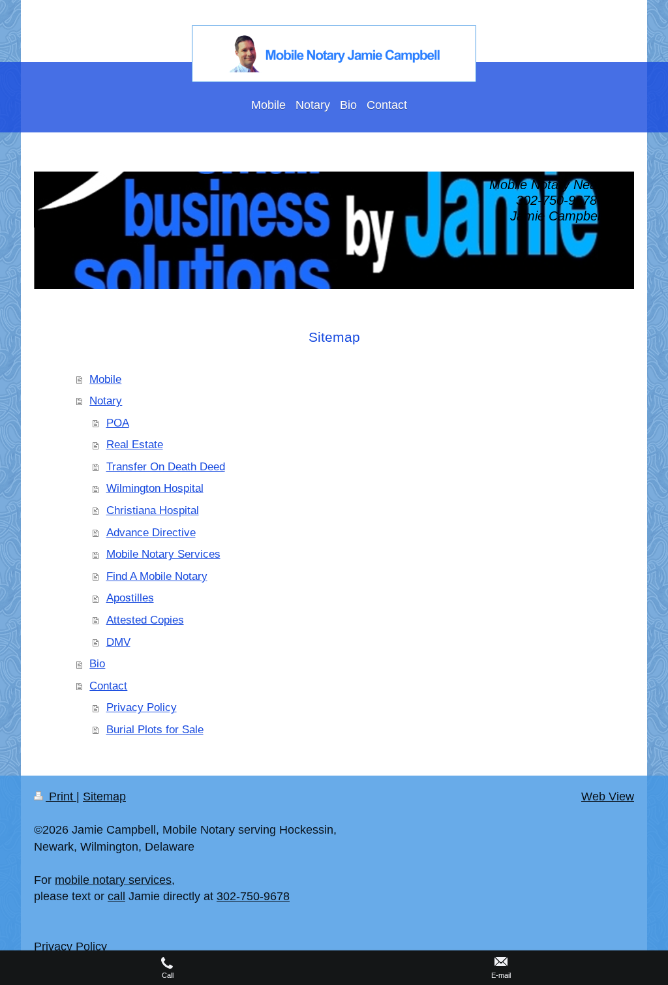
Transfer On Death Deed (165, 467)
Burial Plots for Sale (155, 729)
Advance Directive (151, 532)
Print (61, 796)
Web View (607, 796)
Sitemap (104, 796)
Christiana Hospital (152, 510)
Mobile (105, 379)
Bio (97, 664)
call (116, 896)
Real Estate (134, 444)
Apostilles (130, 598)
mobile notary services (113, 879)
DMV (118, 642)
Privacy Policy (141, 707)
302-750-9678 (253, 896)
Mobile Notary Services (163, 554)
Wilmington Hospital (155, 488)
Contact (108, 686)
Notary (105, 401)
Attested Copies (145, 620)
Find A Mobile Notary (156, 576)
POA (117, 423)
